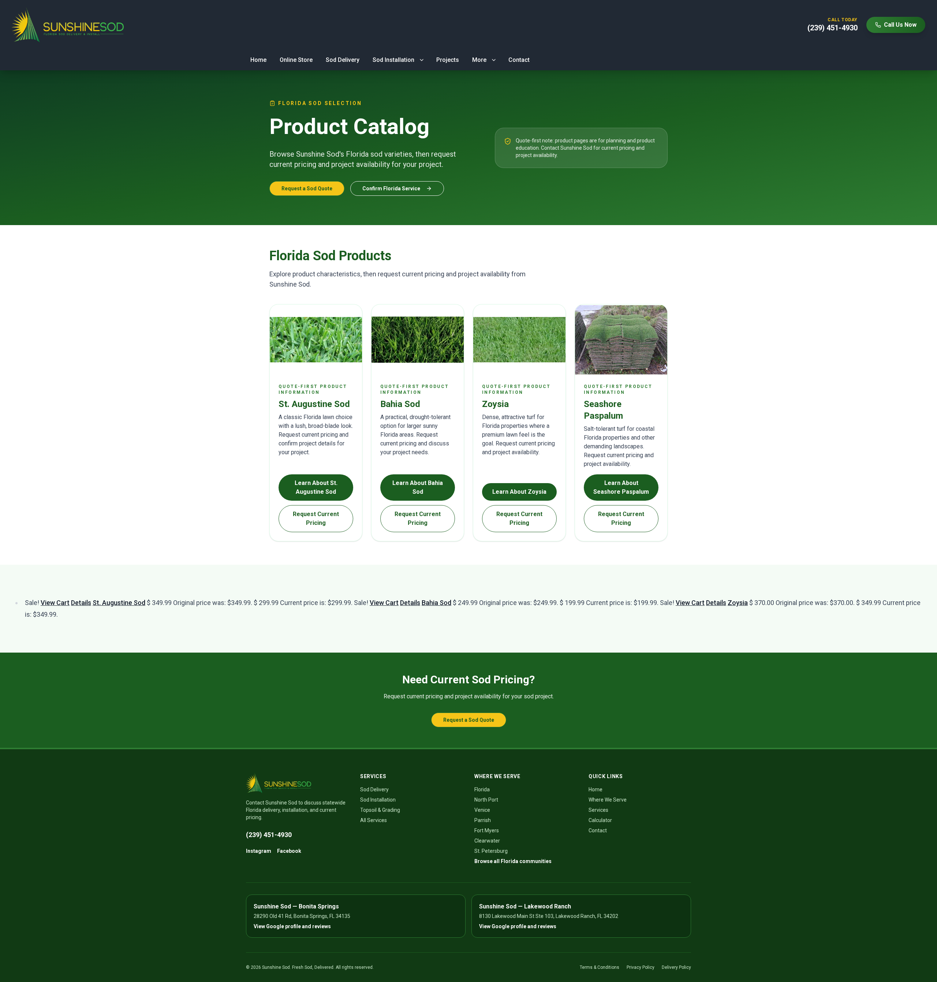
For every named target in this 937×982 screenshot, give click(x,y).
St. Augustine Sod (119, 602)
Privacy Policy (640, 967)
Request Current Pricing (316, 518)
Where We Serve (608, 800)
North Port (486, 800)
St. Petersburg (491, 851)
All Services (373, 820)
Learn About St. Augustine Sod (316, 487)
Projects (447, 59)
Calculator (600, 820)
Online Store (296, 59)
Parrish (482, 820)
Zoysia (738, 602)
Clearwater (487, 841)
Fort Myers (486, 830)
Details (81, 602)
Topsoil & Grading (380, 810)
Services (598, 810)
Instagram (258, 851)
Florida (482, 789)
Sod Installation (393, 59)
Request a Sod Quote (306, 188)
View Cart (55, 602)
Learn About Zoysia (519, 491)
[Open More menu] (494, 60)
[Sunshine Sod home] (68, 24)
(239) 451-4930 (269, 835)
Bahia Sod (436, 602)
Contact (519, 59)
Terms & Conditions (599, 967)
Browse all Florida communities (513, 861)
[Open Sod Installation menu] (422, 60)
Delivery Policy (676, 967)
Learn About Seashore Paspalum (621, 487)
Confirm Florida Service (391, 188)
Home (258, 59)
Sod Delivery (342, 59)
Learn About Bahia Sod (417, 487)
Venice (482, 810)
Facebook (289, 851)
